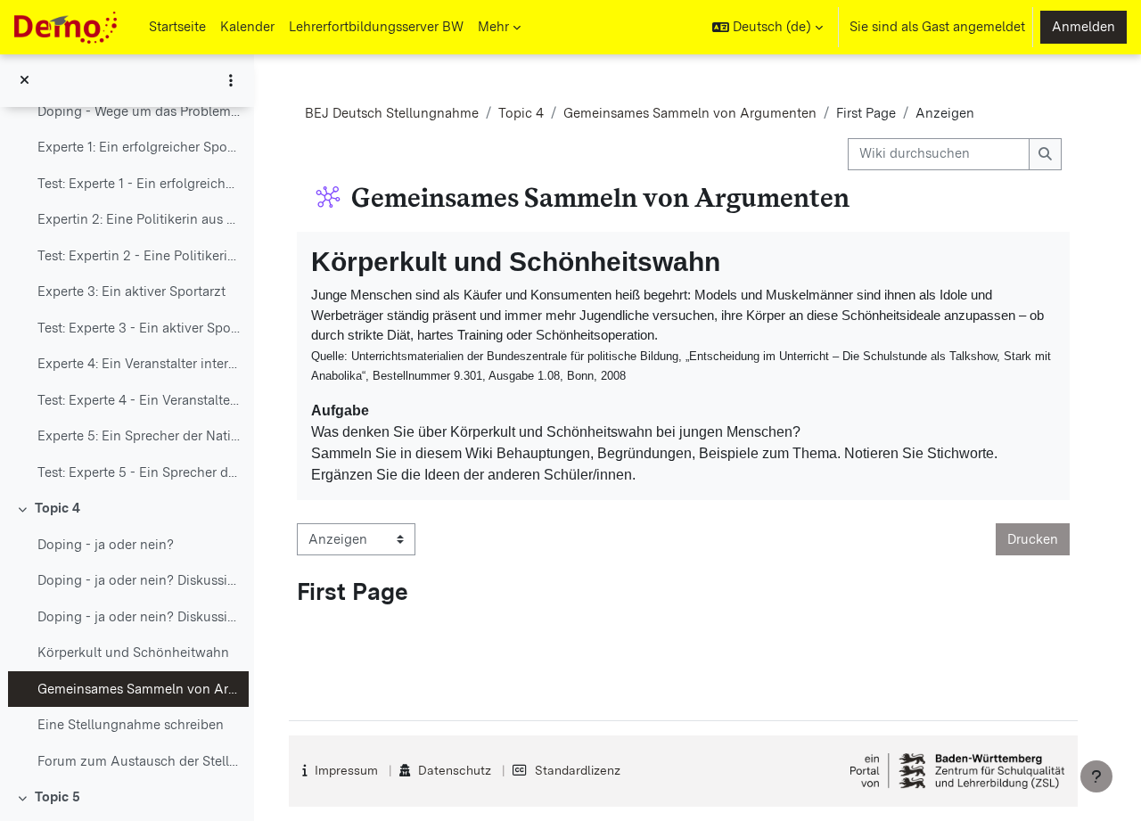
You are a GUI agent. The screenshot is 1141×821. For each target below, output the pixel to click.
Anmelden (1083, 27)
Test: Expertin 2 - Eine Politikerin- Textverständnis (138, 256)
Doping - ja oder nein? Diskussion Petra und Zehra (138, 617)
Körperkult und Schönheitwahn (133, 652)
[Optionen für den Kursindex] (231, 80)
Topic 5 (57, 797)
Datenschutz (454, 770)
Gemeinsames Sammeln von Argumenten (138, 689)
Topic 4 (57, 508)
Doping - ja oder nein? (105, 545)
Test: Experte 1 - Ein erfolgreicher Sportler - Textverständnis (138, 184)
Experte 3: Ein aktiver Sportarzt (131, 291)
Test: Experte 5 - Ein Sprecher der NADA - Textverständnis (138, 472)
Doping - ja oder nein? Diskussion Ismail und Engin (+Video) (138, 580)
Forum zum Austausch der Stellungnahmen (138, 761)
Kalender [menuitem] (247, 27)
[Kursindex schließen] (24, 80)
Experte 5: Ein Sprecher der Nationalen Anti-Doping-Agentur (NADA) (138, 436)
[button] (767, 27)
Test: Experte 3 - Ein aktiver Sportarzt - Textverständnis (138, 328)
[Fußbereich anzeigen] (1096, 776)
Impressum (346, 770)
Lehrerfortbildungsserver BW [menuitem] (376, 27)
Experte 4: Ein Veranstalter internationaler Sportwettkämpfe (138, 364)
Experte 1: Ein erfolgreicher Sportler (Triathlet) (138, 147)
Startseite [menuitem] (177, 27)
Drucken (1032, 539)
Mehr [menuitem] (493, 27)
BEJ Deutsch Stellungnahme (392, 113)
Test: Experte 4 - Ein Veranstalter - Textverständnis (138, 400)
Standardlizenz (577, 770)
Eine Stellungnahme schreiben (130, 725)
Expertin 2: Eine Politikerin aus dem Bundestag (138, 219)
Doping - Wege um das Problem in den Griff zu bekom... (138, 111)
